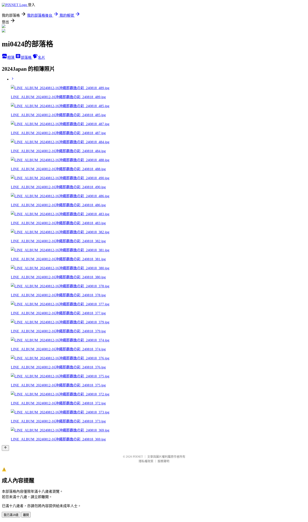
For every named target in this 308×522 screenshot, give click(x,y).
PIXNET (138, 456)
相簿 (11, 57)
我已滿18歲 (11, 515)
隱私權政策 (146, 461)
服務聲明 (163, 461)
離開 (26, 515)
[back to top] (5, 448)
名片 (41, 57)
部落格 (26, 57)
